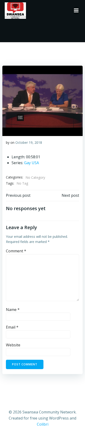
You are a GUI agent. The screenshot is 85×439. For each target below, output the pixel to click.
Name (13, 309)
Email (12, 327)
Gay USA (31, 162)
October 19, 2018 (28, 142)
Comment (16, 251)
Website (13, 345)
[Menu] (76, 11)
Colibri (42, 424)
